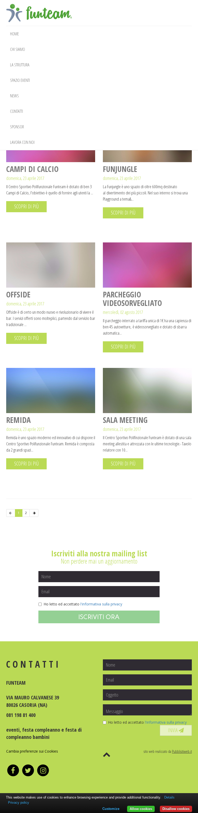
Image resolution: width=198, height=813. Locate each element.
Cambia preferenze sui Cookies (32, 751)
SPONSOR (17, 127)
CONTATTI (16, 111)
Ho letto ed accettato (83, 604)
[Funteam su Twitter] (28, 770)
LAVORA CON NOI (22, 142)
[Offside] (50, 265)
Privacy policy (18, 802)
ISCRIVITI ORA (99, 617)
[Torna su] (107, 754)
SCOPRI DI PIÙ (26, 206)
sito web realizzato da (168, 751)
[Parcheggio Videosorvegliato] (147, 265)
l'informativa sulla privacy (101, 604)
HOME (14, 34)
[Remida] (50, 390)
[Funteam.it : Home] (39, 6)
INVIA (173, 730)
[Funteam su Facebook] (13, 770)
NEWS (14, 96)
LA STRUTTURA (19, 65)
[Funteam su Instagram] (43, 770)
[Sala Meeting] (147, 390)
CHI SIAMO (17, 49)
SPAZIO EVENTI (20, 80)
